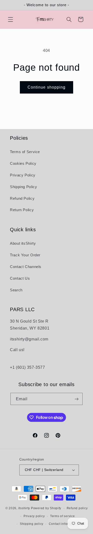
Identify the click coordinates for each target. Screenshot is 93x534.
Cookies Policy (23, 164)
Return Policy (22, 210)
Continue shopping (46, 87)
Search (16, 290)
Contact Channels (25, 267)
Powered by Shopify (46, 508)
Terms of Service (25, 152)
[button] (10, 19)
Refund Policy (22, 198)
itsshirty (24, 508)
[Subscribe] (76, 399)
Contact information (64, 523)
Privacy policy (34, 516)
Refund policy (77, 508)
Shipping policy (31, 523)
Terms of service (62, 516)
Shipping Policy (23, 187)
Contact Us (20, 278)
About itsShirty (23, 243)
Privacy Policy (22, 175)
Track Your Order (25, 255)
